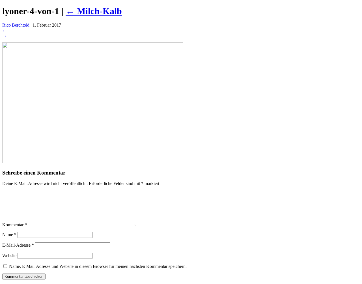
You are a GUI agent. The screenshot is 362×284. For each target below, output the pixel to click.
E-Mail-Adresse (18, 245)
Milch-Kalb (94, 11)
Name (9, 234)
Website (9, 255)
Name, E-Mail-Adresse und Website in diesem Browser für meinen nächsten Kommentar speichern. (98, 266)
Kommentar (14, 224)
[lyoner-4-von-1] (92, 161)
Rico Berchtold (15, 25)
